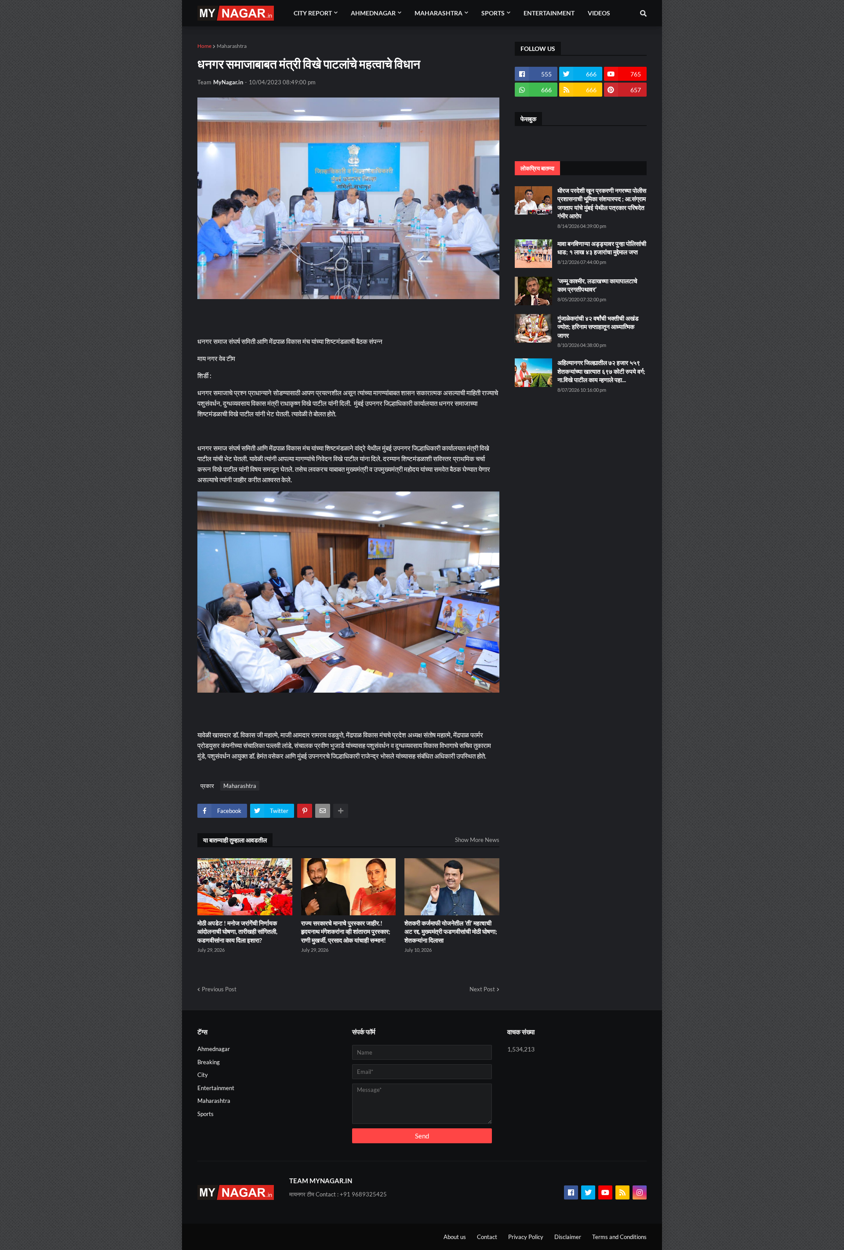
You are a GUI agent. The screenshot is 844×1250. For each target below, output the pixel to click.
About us (455, 1236)
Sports (205, 1113)
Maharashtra (232, 46)
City (202, 1074)
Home (204, 46)
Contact (487, 1236)
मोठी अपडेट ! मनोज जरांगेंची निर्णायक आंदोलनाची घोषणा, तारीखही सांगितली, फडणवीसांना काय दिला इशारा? (237, 931)
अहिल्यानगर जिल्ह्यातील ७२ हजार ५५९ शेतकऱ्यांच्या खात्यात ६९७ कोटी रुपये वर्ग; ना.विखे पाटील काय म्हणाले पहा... (601, 371)
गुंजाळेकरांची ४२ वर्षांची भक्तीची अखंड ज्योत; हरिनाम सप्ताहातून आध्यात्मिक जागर (598, 326)
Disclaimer (567, 1236)
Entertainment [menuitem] (549, 13)
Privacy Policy (525, 1236)
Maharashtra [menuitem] (438, 13)
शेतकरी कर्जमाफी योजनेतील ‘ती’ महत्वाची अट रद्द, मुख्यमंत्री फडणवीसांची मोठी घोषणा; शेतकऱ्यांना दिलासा (450, 931)
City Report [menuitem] (313, 13)
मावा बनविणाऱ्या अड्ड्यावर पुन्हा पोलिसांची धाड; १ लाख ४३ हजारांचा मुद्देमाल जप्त (601, 248)
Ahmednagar (213, 1048)
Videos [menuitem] (599, 13)
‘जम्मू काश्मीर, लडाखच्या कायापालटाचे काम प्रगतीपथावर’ (597, 285)
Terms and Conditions (619, 1236)
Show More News (477, 839)
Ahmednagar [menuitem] (373, 13)
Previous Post (219, 989)
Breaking (208, 1062)
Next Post (482, 989)
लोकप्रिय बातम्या (537, 168)
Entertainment (215, 1087)
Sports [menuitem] (493, 13)
